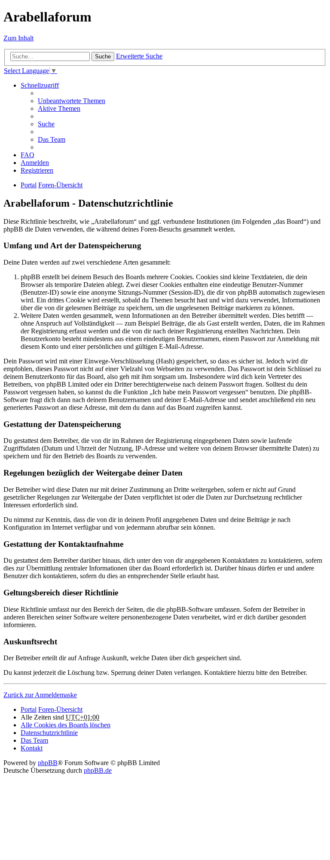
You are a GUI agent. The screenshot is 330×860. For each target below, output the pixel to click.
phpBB (48, 762)
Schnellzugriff (40, 85)
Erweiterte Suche (139, 56)
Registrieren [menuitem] (37, 170)
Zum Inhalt (18, 38)
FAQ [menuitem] (27, 155)
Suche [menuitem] (46, 124)
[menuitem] (49, 732)
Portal (29, 185)
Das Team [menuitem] (51, 139)
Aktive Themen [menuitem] (59, 108)
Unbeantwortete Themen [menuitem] (71, 100)
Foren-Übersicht (60, 709)
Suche (103, 56)
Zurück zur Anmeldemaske (40, 694)
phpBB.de (98, 770)
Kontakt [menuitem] (32, 748)
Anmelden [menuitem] (35, 162)
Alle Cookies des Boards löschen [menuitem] (65, 725)
